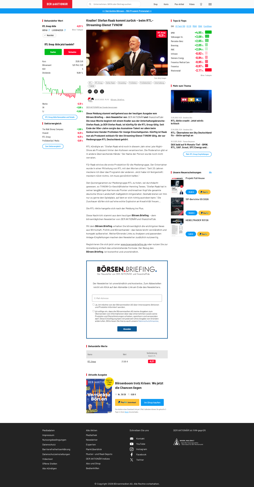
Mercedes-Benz (177, 41)
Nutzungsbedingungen (54, 439)
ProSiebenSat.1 (145, 82)
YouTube (140, 443)
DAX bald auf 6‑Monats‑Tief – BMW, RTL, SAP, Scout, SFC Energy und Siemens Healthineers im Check (189, 146)
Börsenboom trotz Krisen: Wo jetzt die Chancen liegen (139, 385)
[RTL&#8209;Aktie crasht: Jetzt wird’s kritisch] (191, 101)
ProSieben (133, 82)
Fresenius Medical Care (180, 62)
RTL (90, 82)
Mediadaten (48, 430)
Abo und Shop (93, 463)
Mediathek (91, 435)
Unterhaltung (159, 82)
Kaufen (53, 52)
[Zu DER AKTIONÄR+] (179, 4)
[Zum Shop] (155, 4)
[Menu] (209, 4)
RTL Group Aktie (49, 26)
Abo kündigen (49, 468)
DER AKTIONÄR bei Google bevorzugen (101, 107)
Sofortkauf (132, 402)
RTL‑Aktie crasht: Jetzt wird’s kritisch (187, 122)
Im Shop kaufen (152, 402)
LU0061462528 (58, 30)
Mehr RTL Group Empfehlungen (197, 154)
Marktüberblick (94, 449)
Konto (127, 412)
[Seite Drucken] (96, 91)
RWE (172, 49)
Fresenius (175, 66)
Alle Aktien (91, 430)
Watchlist (50, 35)
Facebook (141, 454)
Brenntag (174, 45)
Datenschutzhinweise (148, 321)
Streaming (122, 82)
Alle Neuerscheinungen (207, 172)
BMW (173, 32)
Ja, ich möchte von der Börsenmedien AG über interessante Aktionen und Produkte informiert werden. (127, 305)
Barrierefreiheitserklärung (56, 449)
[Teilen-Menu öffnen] (90, 91)
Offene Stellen (49, 463)
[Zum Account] (166, 4)
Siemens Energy (177, 58)
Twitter (140, 459)
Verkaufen (72, 52)
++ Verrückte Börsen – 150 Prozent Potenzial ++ (127, 10)
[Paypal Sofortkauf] (204, 192)
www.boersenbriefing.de (134, 244)
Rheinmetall (175, 70)
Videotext (47, 458)
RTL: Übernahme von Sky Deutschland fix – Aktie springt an (191, 134)
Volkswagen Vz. (177, 37)
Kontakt (140, 438)
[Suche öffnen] (90, 4)
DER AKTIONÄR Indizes (98, 458)
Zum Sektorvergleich (53, 146)
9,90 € (191, 234)
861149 (45, 30)
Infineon (174, 53)
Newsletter (92, 439)
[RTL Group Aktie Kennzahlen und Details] (62, 87)
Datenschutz (49, 444)
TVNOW (91, 86)
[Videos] (192, 4)
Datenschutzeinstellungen (56, 454)
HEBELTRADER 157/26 (197, 220)
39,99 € (191, 192)
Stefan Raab (110, 82)
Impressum (48, 435)
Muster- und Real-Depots (99, 454)
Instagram (141, 449)
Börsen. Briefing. (117, 99)
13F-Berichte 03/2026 (197, 199)
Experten (91, 444)
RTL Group (99, 82)
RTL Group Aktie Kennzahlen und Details (59, 117)
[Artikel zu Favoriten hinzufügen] (102, 91)
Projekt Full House (195, 178)
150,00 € (191, 213)
